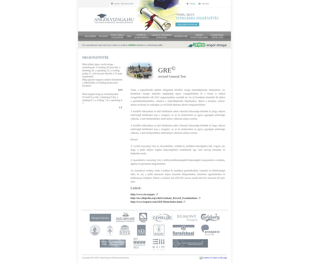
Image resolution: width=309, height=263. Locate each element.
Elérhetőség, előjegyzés (217, 36)
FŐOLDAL (191, 3)
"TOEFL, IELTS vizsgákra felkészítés (187, 24)
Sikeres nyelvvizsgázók (199, 36)
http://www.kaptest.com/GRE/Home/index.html (156, 201)
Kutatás (103, 36)
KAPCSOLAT (204, 3)
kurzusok (162, 36)
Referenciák (180, 36)
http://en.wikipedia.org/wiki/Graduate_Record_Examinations (164, 198)
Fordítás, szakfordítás (141, 36)
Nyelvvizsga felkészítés (117, 36)
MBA (129, 36)
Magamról (90, 36)
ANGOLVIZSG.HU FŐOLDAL (114, 19)
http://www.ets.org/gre (143, 194)
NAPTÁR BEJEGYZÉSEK (122, 3)
